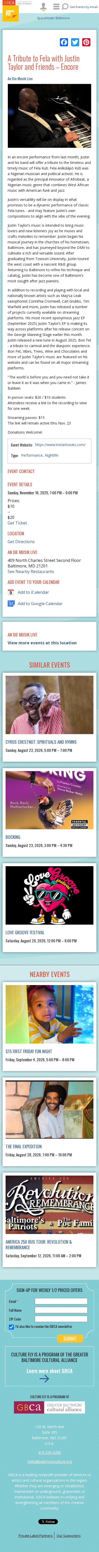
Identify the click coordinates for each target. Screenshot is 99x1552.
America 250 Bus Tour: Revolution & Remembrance (39, 1244)
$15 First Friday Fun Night (29, 1051)
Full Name (15, 1310)
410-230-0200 (49, 1452)
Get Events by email (84, 7)
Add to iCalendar (33, 592)
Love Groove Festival (25, 932)
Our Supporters (69, 1535)
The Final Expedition (24, 1146)
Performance (32, 455)
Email (13, 1301)
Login (43, 7)
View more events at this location (42, 643)
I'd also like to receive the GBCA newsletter (43, 1326)
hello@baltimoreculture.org (49, 1461)
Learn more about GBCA (50, 1370)
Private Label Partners (36, 1535)
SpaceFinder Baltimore (53, 18)
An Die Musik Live (20, 78)
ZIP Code (15, 1319)
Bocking (13, 837)
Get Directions (21, 541)
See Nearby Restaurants (31, 571)
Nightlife (51, 455)
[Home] (18, 13)
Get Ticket (17, 523)
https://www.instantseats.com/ (60, 444)
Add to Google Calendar (40, 603)
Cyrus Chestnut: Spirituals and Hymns (41, 742)
